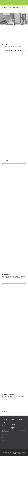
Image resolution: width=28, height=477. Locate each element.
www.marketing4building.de (7, 441)
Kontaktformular (22, 431)
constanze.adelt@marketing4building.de (10, 438)
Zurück (19, 34)
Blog (21, 426)
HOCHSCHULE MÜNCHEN (7, 42)
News (21, 423)
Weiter (23, 34)
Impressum (19, 453)
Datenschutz (13, 453)
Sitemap (22, 429)
